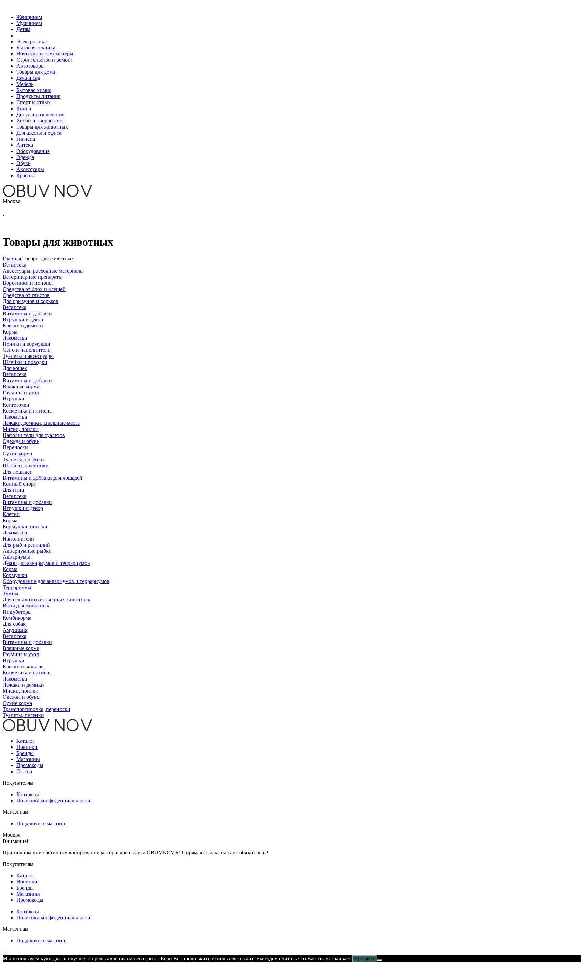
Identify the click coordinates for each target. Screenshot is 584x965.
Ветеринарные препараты (33, 277)
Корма (10, 332)
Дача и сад (28, 78)
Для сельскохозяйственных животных (46, 599)
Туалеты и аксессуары (28, 356)
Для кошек (15, 368)
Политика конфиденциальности (53, 800)
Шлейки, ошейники (26, 465)
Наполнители (18, 539)
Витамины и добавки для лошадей (42, 478)
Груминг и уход (21, 392)
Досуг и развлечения (40, 114)
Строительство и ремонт (44, 60)
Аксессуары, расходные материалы (43, 271)
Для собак (14, 624)
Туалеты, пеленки (23, 459)
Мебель (24, 84)
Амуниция (15, 630)
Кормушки (15, 575)
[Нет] (379, 960)
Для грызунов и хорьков (30, 301)
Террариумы (17, 587)
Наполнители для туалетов (34, 435)
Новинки (27, 747)
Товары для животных (42, 127)
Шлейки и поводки (25, 362)
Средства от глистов (26, 295)
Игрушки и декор (23, 319)
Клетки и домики (23, 325)
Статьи (24, 771)
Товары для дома (35, 72)
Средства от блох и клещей (34, 289)
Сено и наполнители (27, 350)
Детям (23, 29)
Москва (11, 201)
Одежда (25, 157)
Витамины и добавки (27, 313)
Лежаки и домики (23, 685)
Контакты (27, 794)
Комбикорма (17, 618)
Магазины (28, 759)
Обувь (23, 163)
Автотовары (30, 66)
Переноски (15, 447)
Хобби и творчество (39, 120)
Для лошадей (18, 472)
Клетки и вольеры (24, 666)
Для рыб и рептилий (26, 545)
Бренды (25, 753)
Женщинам (29, 17)
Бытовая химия (33, 90)
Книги (23, 108)
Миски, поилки (21, 429)
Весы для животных (26, 605)
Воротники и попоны (28, 283)
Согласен (364, 958)
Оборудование (33, 151)
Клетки (11, 514)
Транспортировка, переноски (36, 709)
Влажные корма (21, 386)
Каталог (25, 741)
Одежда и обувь (21, 441)
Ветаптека (14, 265)
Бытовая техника (35, 47)
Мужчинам (29, 23)
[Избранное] (3, 213)
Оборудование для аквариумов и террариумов (56, 581)
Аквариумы (16, 557)
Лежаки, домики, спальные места (41, 423)
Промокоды (29, 765)
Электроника (31, 41)
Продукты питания (38, 96)
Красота (25, 175)
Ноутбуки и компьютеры (44, 53)
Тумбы (10, 593)
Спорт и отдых (33, 102)
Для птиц (13, 490)
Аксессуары (30, 169)
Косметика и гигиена (27, 411)
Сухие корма (17, 453)
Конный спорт (19, 484)
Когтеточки (16, 405)
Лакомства (15, 338)
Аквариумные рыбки (27, 551)
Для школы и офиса (39, 133)
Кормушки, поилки (25, 526)
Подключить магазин (40, 823)
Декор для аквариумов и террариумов (46, 563)
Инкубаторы (17, 612)
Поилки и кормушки (26, 344)
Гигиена (25, 139)
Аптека (24, 145)
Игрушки (13, 398)
